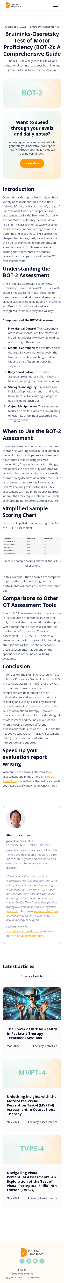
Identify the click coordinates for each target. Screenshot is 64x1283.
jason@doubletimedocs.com (24, 931)
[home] (18, 5)
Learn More (32, 163)
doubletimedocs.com (30, 936)
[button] (55, 5)
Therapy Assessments (44, 26)
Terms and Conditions (22, 1274)
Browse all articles (32, 976)
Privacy (22, 1270)
